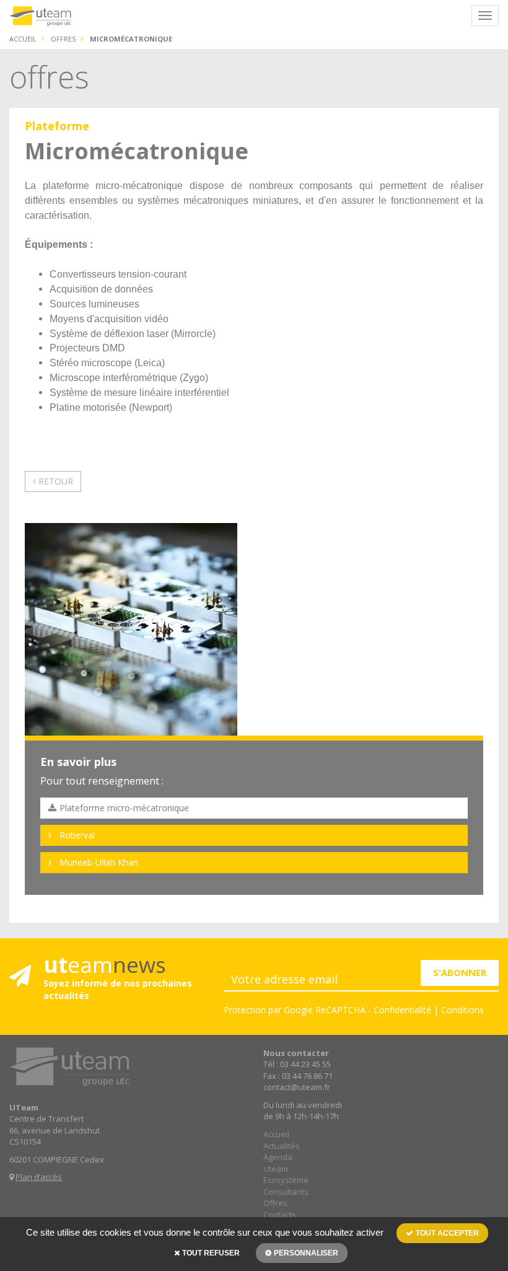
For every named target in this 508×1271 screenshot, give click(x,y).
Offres (275, 1202)
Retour (54, 481)
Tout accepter (446, 1233)
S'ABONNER (459, 972)
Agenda (277, 1157)
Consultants (286, 1191)
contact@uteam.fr (296, 1087)
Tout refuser (210, 1253)
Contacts (279, 1214)
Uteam (275, 1168)
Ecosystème (286, 1179)
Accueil (23, 38)
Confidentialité (402, 1010)
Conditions (462, 1010)
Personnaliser (305, 1253)
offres (63, 38)
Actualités (281, 1145)
